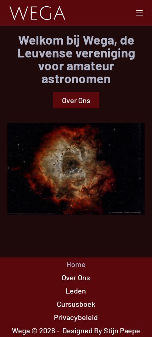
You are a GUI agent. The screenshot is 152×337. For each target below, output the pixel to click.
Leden (76, 290)
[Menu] (139, 13)
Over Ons (76, 277)
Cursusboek (76, 303)
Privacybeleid (76, 317)
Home (76, 264)
